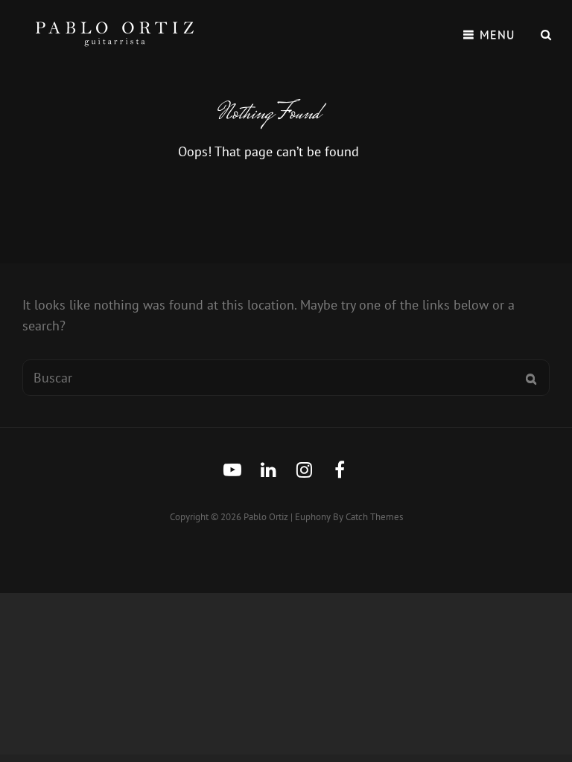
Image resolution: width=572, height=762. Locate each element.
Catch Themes (374, 516)
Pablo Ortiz (266, 516)
